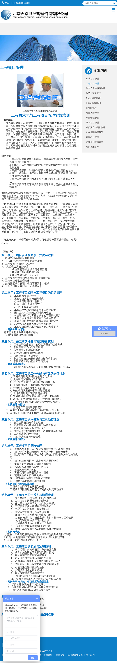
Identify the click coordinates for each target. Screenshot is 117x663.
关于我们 (90, 655)
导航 (113, 9)
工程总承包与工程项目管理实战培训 (40, 110)
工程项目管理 (91, 83)
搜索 (114, 4)
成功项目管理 (91, 78)
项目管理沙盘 (91, 117)
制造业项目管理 (92, 93)
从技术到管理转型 (93, 142)
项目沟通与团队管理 (94, 127)
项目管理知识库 (75, 655)
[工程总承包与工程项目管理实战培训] (39, 106)
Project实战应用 (92, 98)
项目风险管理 (91, 113)
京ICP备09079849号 (43, 651)
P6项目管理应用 (92, 103)
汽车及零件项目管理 (94, 88)
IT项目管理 (90, 108)
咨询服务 (60, 655)
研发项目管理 (91, 122)
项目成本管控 (91, 147)
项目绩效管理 (91, 137)
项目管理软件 (45, 655)
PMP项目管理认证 (93, 132)
